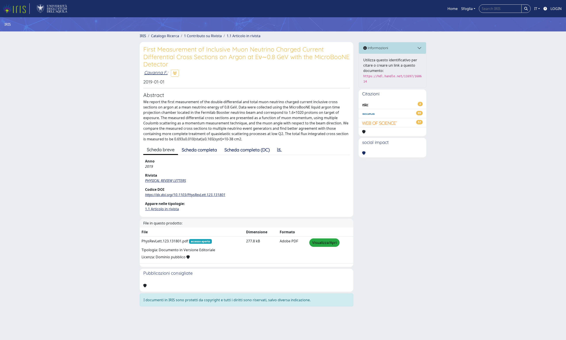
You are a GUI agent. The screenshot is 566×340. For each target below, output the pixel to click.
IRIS (143, 35)
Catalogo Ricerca (165, 35)
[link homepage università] (52, 8)
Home (452, 8)
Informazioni (377, 48)
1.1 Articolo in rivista (243, 35)
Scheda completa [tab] (199, 150)
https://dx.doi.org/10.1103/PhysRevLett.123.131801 (185, 194)
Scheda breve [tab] (160, 149)
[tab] (279, 150)
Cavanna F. (155, 72)
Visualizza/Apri (324, 242)
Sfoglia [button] (467, 8)
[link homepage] (16, 8)
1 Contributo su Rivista (203, 35)
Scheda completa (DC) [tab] (247, 150)
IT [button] (535, 8)
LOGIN (556, 8)
